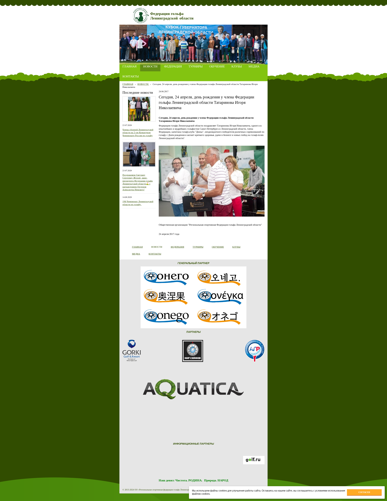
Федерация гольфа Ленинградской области (172, 15)
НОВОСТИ (143, 84)
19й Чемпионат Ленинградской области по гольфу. (137, 203)
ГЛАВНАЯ (127, 84)
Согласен (364, 492)
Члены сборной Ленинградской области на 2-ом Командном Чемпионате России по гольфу (137, 132)
